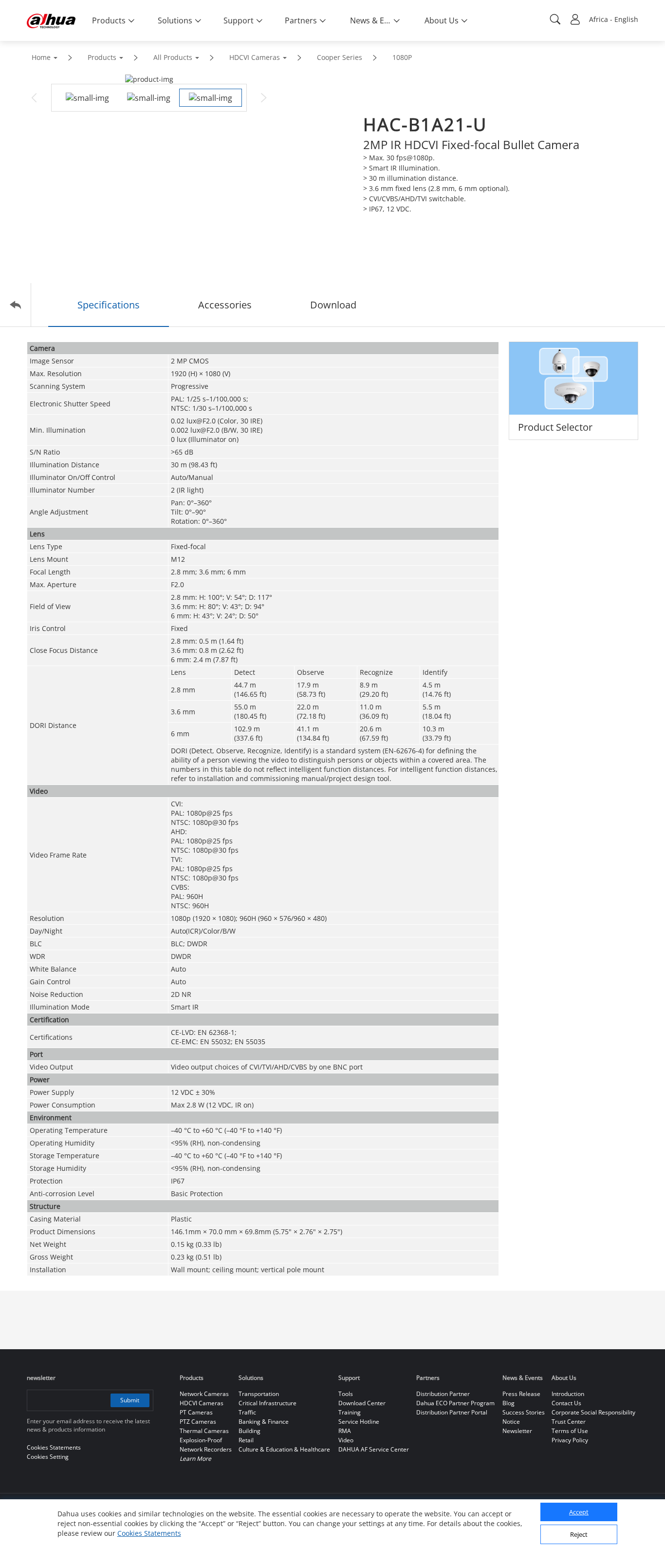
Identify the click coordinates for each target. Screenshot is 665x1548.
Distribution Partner (443, 1394)
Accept (579, 1512)
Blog (508, 1403)
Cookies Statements (149, 1533)
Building (249, 1431)
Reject (579, 1534)
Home (41, 57)
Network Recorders (206, 1449)
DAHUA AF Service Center (373, 1449)
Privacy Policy (570, 1440)
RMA (344, 1431)
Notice (511, 1421)
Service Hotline (358, 1421)
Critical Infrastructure (267, 1403)
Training (349, 1412)
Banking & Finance (264, 1421)
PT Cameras (196, 1412)
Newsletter (517, 1431)
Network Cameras (204, 1394)
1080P (402, 57)
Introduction (568, 1394)
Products (102, 57)
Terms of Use (570, 1431)
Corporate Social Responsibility (593, 1412)
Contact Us (566, 1403)
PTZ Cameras (198, 1421)
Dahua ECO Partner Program (455, 1403)
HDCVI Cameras (254, 57)
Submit (129, 1400)
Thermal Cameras (204, 1431)
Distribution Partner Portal (451, 1412)
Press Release (521, 1394)
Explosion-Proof (201, 1440)
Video (345, 1440)
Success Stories (523, 1412)
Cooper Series (339, 57)
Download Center (362, 1403)
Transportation (259, 1394)
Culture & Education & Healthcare (284, 1449)
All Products (172, 57)
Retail (246, 1440)
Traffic (247, 1412)
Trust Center (569, 1421)
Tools (345, 1394)
